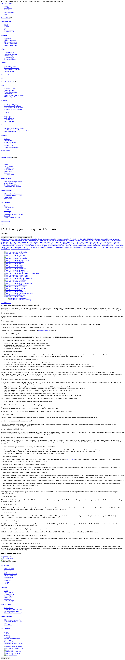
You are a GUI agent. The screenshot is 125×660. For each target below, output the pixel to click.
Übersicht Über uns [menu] (6, 157)
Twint (57, 247)
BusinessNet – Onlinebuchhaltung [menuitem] (14, 95)
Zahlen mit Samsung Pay (108, 245)
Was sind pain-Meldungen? (11, 334)
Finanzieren (71, 240)
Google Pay (54, 242)
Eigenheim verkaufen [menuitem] (10, 45)
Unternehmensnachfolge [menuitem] (11, 147)
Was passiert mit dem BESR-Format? (13, 429)
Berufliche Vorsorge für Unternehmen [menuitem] (15, 128)
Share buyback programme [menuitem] (12, 217)
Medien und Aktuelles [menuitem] (6, 190)
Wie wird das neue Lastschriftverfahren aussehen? (17, 421)
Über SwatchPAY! (49, 247)
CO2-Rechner (91, 239)
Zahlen (3, 237)
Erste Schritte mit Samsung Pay (70, 245)
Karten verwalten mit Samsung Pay (90, 245)
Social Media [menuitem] (8, 198)
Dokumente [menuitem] (7, 580)
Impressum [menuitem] (7, 579)
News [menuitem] (6, 206)
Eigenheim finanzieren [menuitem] (10, 42)
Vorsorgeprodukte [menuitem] (9, 71)
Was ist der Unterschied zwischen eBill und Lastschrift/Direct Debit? (23, 369)
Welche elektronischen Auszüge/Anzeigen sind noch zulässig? (21, 305)
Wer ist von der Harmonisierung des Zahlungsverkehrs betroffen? (22, 543)
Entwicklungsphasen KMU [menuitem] (12, 131)
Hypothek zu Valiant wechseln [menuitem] (13, 109)
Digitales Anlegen (100, 239)
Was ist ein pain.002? (9, 313)
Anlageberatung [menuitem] (9, 52)
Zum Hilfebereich (6, 303)
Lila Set (19, 249)
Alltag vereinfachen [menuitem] (10, 142)
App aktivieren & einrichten (81, 247)
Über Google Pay (114, 242)
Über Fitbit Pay (116, 240)
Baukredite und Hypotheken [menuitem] (12, 106)
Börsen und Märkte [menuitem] (10, 59)
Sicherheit (24, 240)
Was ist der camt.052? (9, 513)
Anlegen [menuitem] (3, 49)
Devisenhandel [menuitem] (8, 145)
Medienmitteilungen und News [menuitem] (13, 194)
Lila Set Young (26, 249)
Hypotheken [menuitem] (8, 38)
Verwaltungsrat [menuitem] (8, 166)
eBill (46, 240)
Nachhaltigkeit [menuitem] (8, 169)
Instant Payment (36, 244)
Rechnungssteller (48, 245)
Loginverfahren (45, 244)
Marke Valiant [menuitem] (8, 171)
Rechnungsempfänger (61, 240)
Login (6, 14)
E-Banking (109, 239)
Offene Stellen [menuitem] (8, 183)
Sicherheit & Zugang (106, 247)
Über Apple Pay (74, 239)
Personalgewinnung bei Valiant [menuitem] (13, 181)
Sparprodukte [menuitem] (8, 116)
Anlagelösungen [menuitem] (9, 118)
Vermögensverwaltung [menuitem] (10, 54)
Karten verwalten (94, 240)
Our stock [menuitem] (7, 216)
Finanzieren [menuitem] (4, 35)
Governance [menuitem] (7, 211)
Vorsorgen (9, 249)
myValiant (119, 244)
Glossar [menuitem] (6, 582)
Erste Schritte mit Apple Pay (29, 239)
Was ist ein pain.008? (9, 414)
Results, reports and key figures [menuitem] (13, 214)
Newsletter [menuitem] (7, 570)
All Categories (5, 239)
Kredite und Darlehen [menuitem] (10, 104)
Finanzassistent (5, 240)
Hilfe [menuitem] (5, 572)
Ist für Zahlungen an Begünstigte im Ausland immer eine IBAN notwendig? (25, 535)
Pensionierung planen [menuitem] (10, 66)
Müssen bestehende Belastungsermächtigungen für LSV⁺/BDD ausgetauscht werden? (27, 401)
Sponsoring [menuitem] (7, 173)
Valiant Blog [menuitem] (8, 197)
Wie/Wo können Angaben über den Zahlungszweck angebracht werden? (24, 464)
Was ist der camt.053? (9, 504)
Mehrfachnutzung (94, 247)
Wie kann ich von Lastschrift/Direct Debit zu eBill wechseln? (20, 359)
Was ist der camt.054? (9, 496)
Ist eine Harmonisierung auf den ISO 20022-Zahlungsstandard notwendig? (24, 379)
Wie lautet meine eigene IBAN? (12, 456)
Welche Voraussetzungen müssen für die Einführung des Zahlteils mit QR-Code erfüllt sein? (29, 447)
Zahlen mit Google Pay (102, 242)
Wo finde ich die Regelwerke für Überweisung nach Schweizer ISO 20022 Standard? (27, 327)
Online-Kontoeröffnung (8, 245)
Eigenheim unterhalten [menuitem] (10, 43)
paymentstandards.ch (44, 330)
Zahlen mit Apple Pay (63, 239)
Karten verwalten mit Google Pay (85, 242)
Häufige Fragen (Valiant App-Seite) (20, 244)
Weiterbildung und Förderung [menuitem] (13, 186)
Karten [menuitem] (6, 28)
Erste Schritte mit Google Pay (67, 242)
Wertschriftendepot (33, 240)
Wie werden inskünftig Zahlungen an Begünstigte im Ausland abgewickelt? (24, 529)
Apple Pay (18, 239)
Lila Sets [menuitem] (6, 25)
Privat (6, 6)
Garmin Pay (4, 242)
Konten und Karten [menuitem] (6, 21)
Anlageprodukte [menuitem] (9, 57)
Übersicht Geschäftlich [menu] (7, 81)
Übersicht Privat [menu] (5, 18)
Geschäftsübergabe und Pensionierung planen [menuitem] (17, 130)
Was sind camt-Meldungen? (11, 521)
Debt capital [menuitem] (7, 212)
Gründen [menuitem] (7, 139)
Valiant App (62, 247)
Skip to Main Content (7, 3)
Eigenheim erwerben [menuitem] (10, 40)
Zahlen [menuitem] (2, 85)
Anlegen (12, 239)
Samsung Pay (104, 244)
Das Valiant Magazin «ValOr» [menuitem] (13, 195)
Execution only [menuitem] (8, 56)
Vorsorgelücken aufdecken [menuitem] (12, 69)
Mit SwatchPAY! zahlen (37, 247)
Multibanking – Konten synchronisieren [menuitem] (15, 97)
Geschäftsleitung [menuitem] (9, 168)
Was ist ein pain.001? (9, 321)
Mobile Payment (68, 244)
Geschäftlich (8, 8)
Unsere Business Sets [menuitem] (10, 92)
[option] (15, 252)
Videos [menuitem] (6, 583)
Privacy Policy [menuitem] (8, 577)
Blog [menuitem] (2, 78)
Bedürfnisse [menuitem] (4, 135)
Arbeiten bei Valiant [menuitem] (6, 178)
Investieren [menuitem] (7, 144)
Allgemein (116, 239)
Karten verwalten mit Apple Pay (47, 239)
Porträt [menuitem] (6, 164)
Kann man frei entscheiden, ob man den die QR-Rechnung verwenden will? (25, 472)
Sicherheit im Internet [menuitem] (10, 574)
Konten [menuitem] (6, 26)
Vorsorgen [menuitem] (3, 62)
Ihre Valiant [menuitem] (4, 161)
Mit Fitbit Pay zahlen (105, 240)
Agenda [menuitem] (6, 209)
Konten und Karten (15, 240)
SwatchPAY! (112, 244)
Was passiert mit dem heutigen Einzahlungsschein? (17, 488)
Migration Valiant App (56, 244)
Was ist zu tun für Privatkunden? (12, 351)
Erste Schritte (85, 240)
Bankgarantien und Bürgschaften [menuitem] (13, 107)
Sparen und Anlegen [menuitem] (6, 112)
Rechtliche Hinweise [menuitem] (10, 575)
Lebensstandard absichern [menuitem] (11, 68)
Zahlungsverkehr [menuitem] (9, 30)
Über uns (7, 9)
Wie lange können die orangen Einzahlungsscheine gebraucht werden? (23, 437)
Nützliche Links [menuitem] (5, 565)
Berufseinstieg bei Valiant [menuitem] (11, 185)
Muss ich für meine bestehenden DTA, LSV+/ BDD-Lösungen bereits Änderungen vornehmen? (31, 408)
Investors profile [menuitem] (9, 207)
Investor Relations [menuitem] (5, 202)
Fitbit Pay (78, 240)
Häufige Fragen (5, 244)
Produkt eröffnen (9, 12)
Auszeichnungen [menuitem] (9, 174)
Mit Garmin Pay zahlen (33, 242)
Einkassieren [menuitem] (8, 93)
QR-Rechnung (19, 245)
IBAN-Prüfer (71, 459)
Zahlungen (42, 240)
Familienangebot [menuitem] (9, 31)
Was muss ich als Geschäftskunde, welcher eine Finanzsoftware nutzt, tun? (24, 340)
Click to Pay (83, 239)
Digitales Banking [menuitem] (5, 74)
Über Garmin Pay (45, 242)
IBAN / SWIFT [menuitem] (9, 569)
